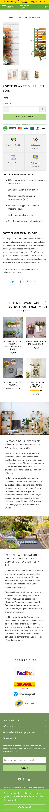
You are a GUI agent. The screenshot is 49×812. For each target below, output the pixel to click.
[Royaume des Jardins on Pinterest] (24, 779)
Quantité (7, 104)
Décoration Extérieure (21, 269)
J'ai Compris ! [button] (24, 807)
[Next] (43, 43)
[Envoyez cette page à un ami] (35, 282)
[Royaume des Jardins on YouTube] (20, 779)
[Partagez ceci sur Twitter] (13, 282)
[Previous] (5, 43)
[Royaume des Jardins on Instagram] (29, 779)
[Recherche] (39, 7)
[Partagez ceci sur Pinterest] (28, 282)
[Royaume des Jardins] (24, 7)
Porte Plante (16, 272)
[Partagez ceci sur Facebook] (21, 282)
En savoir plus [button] (11, 800)
